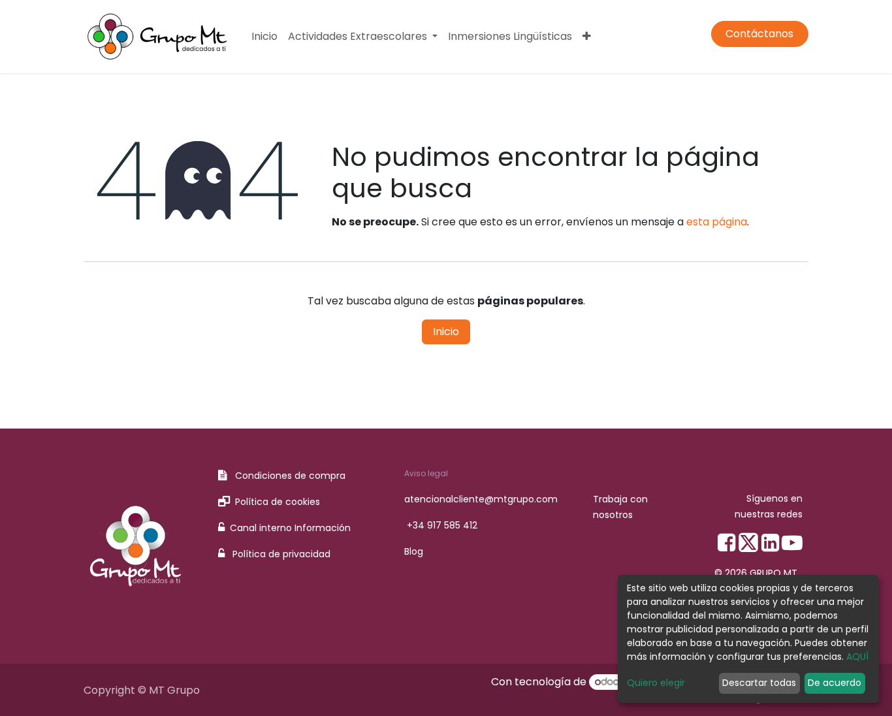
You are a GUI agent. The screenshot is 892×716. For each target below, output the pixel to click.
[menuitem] (264, 37)
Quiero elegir (656, 682)
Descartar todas (759, 682)
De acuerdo (834, 682)
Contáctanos (759, 33)
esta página (716, 221)
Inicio (446, 331)
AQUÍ (857, 656)
